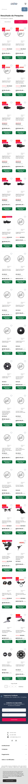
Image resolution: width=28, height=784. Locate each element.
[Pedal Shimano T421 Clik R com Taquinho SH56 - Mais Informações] (7, 583)
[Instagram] (16, 741)
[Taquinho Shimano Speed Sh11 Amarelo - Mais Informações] (7, 259)
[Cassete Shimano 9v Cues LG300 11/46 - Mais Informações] (21, 654)
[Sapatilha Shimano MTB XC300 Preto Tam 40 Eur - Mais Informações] (7, 222)
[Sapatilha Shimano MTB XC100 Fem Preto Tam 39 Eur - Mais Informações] (21, 70)
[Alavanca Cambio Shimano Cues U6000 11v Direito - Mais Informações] (21, 510)
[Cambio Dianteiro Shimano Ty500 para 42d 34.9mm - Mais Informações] (21, 620)
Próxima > (21, 686)
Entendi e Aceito (9, 780)
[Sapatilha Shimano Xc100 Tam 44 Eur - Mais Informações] (7, 33)
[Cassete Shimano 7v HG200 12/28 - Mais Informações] (21, 331)
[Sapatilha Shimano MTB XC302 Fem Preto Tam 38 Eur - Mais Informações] (21, 107)
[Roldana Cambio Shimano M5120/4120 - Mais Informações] (7, 654)
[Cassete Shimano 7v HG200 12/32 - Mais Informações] (7, 366)
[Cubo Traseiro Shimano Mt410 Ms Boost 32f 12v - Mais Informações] (21, 438)
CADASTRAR (14, 719)
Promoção (5, 104)
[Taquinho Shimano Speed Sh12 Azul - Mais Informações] (7, 295)
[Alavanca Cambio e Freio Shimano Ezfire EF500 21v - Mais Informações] (7, 510)
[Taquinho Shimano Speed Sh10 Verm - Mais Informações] (21, 259)
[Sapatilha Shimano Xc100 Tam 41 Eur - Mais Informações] (7, 70)
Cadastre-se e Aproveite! (14, 702)
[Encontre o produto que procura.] (24, 9)
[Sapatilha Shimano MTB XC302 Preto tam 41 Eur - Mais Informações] (7, 107)
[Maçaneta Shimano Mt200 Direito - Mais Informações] (7, 331)
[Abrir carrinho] (25, 4)
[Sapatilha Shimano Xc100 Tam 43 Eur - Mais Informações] (21, 33)
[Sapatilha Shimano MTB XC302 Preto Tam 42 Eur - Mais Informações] (21, 184)
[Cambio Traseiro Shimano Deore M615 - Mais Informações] (21, 401)
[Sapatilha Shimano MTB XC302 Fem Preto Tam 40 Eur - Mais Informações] (7, 145)
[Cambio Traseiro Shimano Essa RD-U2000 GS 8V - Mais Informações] (7, 546)
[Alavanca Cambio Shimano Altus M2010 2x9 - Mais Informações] (21, 583)
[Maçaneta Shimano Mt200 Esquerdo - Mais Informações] (21, 295)
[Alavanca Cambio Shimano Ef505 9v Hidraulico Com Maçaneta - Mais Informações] (21, 546)
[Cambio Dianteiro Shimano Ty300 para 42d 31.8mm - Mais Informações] (7, 620)
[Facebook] (12, 741)
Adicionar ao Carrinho (7, 57)
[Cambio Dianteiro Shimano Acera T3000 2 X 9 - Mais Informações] (21, 366)
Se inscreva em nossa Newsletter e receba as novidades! (14, 704)
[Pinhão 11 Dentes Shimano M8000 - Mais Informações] (21, 475)
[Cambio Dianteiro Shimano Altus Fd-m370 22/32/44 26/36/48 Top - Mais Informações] (7, 401)
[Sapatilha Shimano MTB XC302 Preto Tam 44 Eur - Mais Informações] (7, 184)
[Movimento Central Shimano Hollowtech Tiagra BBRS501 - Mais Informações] (7, 475)
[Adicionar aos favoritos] (11, 28)
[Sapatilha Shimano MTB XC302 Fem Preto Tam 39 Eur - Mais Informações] (21, 145)
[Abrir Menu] (2, 4)
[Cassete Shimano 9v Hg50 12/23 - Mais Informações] (21, 222)
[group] (14, 696)
